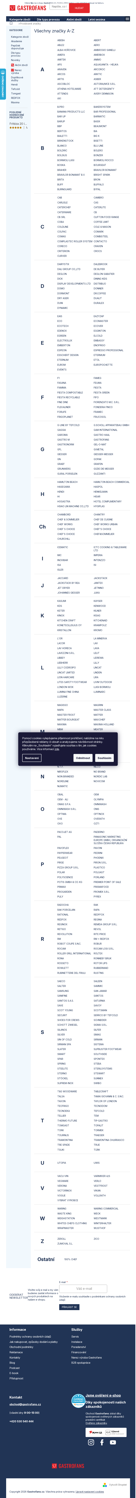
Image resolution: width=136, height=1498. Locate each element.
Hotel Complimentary (108, 501)
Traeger (99, 1135)
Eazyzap (99, 316)
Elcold (98, 335)
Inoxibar (62, 560)
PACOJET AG (64, 832)
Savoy (98, 1005)
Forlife (61, 411)
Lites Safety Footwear (72, 682)
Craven (98, 246)
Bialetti (62, 136)
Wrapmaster (65, 1228)
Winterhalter (102, 1223)
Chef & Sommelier (68, 519)
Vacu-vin (62, 1176)
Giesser (62, 454)
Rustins (99, 973)
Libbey (61, 657)
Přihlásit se (69, 1307)
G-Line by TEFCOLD (68, 425)
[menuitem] (20, 19)
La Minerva (100, 638)
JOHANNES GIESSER (68, 592)
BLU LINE (98, 145)
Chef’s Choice (66, 534)
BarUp (61, 121)
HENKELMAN (100, 491)
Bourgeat (100, 165)
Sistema (99, 1044)
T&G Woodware (67, 1091)
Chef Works (65, 524)
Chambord (64, 514)
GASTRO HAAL (102, 434)
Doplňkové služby (17, 79)
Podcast (14, 1368)
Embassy (99, 340)
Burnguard (64, 189)
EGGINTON (100, 330)
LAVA (96, 648)
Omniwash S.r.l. (66, 809)
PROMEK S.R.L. (102, 891)
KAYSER (98, 601)
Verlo (97, 1181)
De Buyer (99, 269)
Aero (97, 45)
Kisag (97, 615)
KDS (59, 605)
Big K (97, 136)
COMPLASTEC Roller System (74, 241)
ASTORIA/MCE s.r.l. (105, 83)
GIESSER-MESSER (103, 454)
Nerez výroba (16, 71)
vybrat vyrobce (67, 1200)
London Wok (65, 687)
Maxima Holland (104, 724)
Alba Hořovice (66, 50)
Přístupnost (16, 1378)
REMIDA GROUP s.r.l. (105, 924)
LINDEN (98, 672)
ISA (59, 565)
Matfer (98, 714)
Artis (60, 79)
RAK (96, 904)
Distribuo (100, 283)
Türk (97, 1149)
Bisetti (98, 140)
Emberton (63, 345)
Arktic (98, 74)
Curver (62, 255)
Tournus (63, 1135)
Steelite (62, 1068)
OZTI (96, 823)
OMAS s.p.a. (64, 804)
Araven (61, 69)
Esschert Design (67, 355)
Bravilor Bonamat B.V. (71, 174)
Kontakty (14, 1357)
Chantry (99, 514)
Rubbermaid (101, 968)
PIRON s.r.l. (100, 862)
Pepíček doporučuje (17, 47)
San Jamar (100, 991)
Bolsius (62, 155)
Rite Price (100, 934)
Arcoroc (99, 69)
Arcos (61, 74)
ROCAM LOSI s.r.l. (104, 948)
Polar (61, 872)
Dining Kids (100, 278)
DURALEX (99, 303)
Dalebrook (100, 264)
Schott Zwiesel (67, 1024)
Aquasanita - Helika (106, 64)
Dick (60, 278)
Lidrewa (98, 657)
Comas (61, 236)
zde (57, 749)
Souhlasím (104, 757)
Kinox (61, 615)
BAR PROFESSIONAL (105, 111)
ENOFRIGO (99, 345)
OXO (60, 823)
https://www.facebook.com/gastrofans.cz (102, 1442)
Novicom (99, 781)
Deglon (62, 273)
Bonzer (98, 155)
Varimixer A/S (102, 1176)
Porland (99, 877)
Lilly (96, 662)
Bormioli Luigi (65, 160)
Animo (97, 59)
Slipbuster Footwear (107, 1049)
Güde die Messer (104, 468)
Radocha (63, 904)
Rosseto (62, 963)
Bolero (98, 150)
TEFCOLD (99, 1110)
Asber (97, 79)
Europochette (103, 364)
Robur (98, 943)
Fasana (61, 382)
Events (62, 369)
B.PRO (60, 106)
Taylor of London (105, 1101)
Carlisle (62, 202)
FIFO (96, 397)
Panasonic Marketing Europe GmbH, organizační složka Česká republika (110, 840)
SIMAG (97, 1034)
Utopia (61, 1162)
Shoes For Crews (68, 1020)
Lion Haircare (65, 677)
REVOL (97, 929)
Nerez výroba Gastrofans (86, 1357)
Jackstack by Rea (68, 583)
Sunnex (98, 1078)
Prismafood (101, 886)
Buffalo (99, 184)
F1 (58, 378)
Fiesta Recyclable (68, 397)
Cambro (99, 197)
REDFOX (15, 98)
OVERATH (99, 818)
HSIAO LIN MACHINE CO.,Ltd (73, 506)
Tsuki (60, 1149)
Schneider (100, 1020)
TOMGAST (63, 1125)
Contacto (100, 241)
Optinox (99, 814)
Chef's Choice (102, 529)
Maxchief (99, 719)
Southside (100, 1054)
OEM (96, 794)
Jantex (98, 583)
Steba (97, 1063)
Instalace (76, 1341)
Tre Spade (63, 1144)
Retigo (61, 929)
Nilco (97, 766)
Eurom (61, 364)
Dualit (98, 298)
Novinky (15, 60)
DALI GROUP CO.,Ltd (68, 269)
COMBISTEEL (101, 236)
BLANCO (62, 145)
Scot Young (65, 1010)
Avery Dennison (103, 93)
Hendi (14, 84)
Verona (62, 1185)
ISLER (60, 569)
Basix (97, 121)
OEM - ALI (62, 799)
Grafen (98, 464)
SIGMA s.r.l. (100, 1024)
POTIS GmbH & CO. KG (69, 882)
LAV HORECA (64, 648)
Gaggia (61, 429)
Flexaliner (63, 407)
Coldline (62, 226)
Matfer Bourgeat (68, 719)
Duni (60, 303)
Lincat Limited (66, 672)
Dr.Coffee (100, 293)
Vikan (97, 1190)
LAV (96, 643)
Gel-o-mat (100, 444)
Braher (61, 170)
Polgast (99, 872)
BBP (59, 126)
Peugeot (62, 857)
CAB (59, 197)
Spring (61, 1063)
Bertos (62, 131)
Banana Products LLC (71, 111)
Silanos (62, 1029)
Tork (60, 1130)
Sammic (98, 986)
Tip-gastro (101, 1120)
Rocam (61, 948)
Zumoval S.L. (65, 1243)
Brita (60, 179)
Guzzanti (99, 473)
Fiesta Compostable (70, 392)
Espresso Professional (108, 350)
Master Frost (66, 714)
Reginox (62, 924)
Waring (61, 1208)
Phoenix (99, 857)
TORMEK (98, 1130)
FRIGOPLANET (65, 416)
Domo (61, 288)
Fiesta (97, 387)
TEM (96, 1115)
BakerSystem (102, 106)
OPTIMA (61, 814)
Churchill (63, 538)
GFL (59, 449)
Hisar (97, 496)
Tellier (61, 1115)
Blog (12, 1362)
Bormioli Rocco (104, 160)
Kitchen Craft (66, 620)
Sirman (98, 1039)
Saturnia (99, 1000)
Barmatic (99, 116)
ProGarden (64, 891)
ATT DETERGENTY (104, 88)
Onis (96, 809)
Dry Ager (63, 298)
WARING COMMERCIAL (106, 1208)
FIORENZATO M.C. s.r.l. (107, 402)
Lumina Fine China (68, 691)
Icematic (62, 547)
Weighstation (66, 1218)
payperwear (64, 853)
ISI (95, 565)
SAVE (60, 1005)
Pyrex (97, 896)
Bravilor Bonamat (105, 170)
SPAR (60, 1058)
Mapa (60, 709)
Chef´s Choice (66, 529)
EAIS (59, 316)
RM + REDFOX (101, 938)
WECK (97, 1213)
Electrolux (64, 340)
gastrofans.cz (91, 1442)
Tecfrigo (63, 1106)
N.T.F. (60, 766)
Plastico (99, 867)
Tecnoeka (63, 1110)
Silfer (97, 1029)
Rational (62, 914)
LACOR (61, 643)
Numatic (62, 786)
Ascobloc (63, 83)
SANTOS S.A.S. (65, 1000)
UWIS (97, 1162)
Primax (61, 886)
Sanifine (62, 995)
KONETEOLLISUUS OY (69, 625)
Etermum (99, 355)
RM (59, 938)
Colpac (62, 231)
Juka (97, 592)
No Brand (100, 771)
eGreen (61, 335)
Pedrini (98, 853)
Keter (61, 610)
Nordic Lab (100, 776)
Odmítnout (83, 757)
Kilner (97, 610)
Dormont (63, 293)
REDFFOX (99, 914)
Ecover (98, 326)
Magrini (98, 705)
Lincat (98, 667)
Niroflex (62, 771)
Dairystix (63, 264)
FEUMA (98, 382)
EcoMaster (101, 321)
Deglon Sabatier (104, 273)
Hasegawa (63, 486)
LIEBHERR (62, 662)
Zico (96, 1238)
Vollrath (100, 1195)
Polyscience (65, 877)
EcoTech (62, 326)
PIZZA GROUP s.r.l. (68, 867)
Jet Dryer (63, 587)
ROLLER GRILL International (74, 953)
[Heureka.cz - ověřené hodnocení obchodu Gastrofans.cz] (78, 1401)
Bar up (61, 116)
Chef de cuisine (103, 519)
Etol (97, 359)
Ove (59, 818)
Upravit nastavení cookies (90, 1491)
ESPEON (62, 350)
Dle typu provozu (15, 54)
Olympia (99, 799)
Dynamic (62, 308)
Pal (59, 836)
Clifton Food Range (106, 217)
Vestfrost (101, 1185)
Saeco (61, 981)
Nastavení (32, 757)
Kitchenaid (100, 620)
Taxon (61, 1101)
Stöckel (62, 1078)
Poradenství (78, 1347)
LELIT (97, 653)
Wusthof (100, 1228)
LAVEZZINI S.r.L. (66, 653)
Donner (98, 288)
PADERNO (99, 832)
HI (58, 496)
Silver (61, 1034)
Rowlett (63, 968)
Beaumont (100, 126)
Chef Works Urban (105, 524)
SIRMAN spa (64, 1044)
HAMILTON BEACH (67, 482)
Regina (98, 919)
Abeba (61, 40)
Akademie (16, 41)
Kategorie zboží (20, 36)
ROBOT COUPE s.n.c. (69, 943)
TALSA (61, 1096)
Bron (97, 179)
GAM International (105, 429)
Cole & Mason (102, 226)
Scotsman (100, 1010)
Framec (98, 411)
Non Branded (65, 776)
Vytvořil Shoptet (118, 1484)
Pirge (60, 862)
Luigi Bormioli (102, 687)
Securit (62, 1015)
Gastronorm (65, 444)
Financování (78, 1352)
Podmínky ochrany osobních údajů (30, 1336)
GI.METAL (99, 449)
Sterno (62, 1073)
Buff (60, 184)
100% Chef (70, 1259)
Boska (61, 165)
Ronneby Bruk (102, 958)
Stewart (99, 1073)
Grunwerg (64, 468)
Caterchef (64, 207)
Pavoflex (63, 848)
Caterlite (100, 207)
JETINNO (99, 587)
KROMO (98, 630)
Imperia (98, 555)
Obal (60, 794)
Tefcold (15, 89)
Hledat (79, 8)
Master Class (102, 709)
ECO (59, 321)
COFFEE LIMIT (101, 221)
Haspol (98, 486)
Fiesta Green (101, 392)
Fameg (97, 378)
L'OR (60, 638)
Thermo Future (67, 1120)
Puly (60, 896)
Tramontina (65, 1140)
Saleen (98, 981)
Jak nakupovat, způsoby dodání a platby (33, 1341)
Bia (95, 131)
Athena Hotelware (69, 88)
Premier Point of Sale (107, 882)
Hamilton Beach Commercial (112, 482)
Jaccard (62, 578)
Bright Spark (102, 174)
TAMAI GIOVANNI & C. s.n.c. (109, 1096)
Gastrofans (101, 439)
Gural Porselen (67, 473)
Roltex (98, 953)
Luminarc (99, 691)
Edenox (62, 330)
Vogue (61, 1195)
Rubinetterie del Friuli (71, 973)
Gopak (98, 459)
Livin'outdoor (103, 682)
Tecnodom (100, 1106)
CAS (96, 202)
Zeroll (61, 1238)
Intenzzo (99, 560)
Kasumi (61, 601)
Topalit (98, 1125)
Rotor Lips (100, 963)
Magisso (62, 705)
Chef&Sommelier (104, 534)
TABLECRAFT (101, 1091)
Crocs (98, 251)
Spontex (99, 1058)
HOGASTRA (63, 501)
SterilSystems (103, 1068)
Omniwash (100, 804)
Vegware (62, 1181)
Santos (98, 995)
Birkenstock (65, 140)
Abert (97, 40)
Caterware (64, 212)
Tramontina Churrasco (109, 1140)
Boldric (62, 150)
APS (59, 64)
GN (59, 459)
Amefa (61, 54)
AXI (59, 98)
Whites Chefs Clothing (72, 1223)
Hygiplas (99, 506)
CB (95, 212)
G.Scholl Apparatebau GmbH (111, 425)
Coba (60, 221)
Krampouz (100, 625)
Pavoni (98, 848)
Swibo (97, 1083)
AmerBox (99, 54)
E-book (13, 1373)
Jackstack (100, 578)
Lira (96, 677)
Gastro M (63, 439)
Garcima (62, 434)
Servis (75, 1336)
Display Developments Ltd (74, 283)
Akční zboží (21, 65)
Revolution (64, 934)
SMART (61, 1054)
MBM (60, 729)
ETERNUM (62, 359)
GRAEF (61, 464)
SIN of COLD (64, 1039)
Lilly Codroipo (66, 667)
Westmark (100, 1218)
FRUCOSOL (100, 416)
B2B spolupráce (80, 1362)
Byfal (97, 189)
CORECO (62, 246)
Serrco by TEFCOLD (106, 1015)
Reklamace (16, 1352)
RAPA (97, 909)
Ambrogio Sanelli (104, 50)
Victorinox (64, 1190)
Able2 (60, 45)
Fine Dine (62, 402)
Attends (62, 93)
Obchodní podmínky (21, 1347)
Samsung (63, 991)
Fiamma (61, 387)
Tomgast (16, 93)
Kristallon (64, 630)
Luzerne (62, 696)
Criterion (63, 251)
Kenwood (100, 605)
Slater (61, 1049)
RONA (60, 958)
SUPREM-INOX (65, 1083)
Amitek (61, 59)
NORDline (63, 781)
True (97, 1144)
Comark (99, 231)
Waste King (64, 1213)
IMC (59, 555)
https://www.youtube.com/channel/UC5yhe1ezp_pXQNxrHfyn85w (113, 1442)
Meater (98, 729)
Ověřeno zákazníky (96, 1423)
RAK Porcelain (66, 909)
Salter (61, 986)
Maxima (15, 102)
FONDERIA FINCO (103, 407)
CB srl (61, 217)
